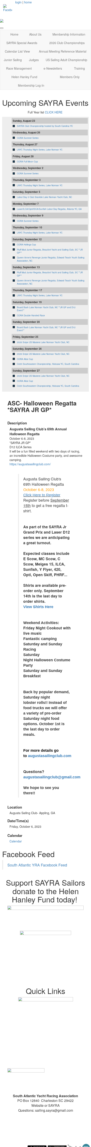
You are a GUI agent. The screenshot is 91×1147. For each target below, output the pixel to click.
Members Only (70, 77)
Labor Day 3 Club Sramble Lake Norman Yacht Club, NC (44, 197)
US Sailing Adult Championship (66, 60)
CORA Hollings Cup (26, 244)
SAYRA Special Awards (21, 43)
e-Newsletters (53, 68)
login (18, 2)
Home (14, 34)
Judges (34, 60)
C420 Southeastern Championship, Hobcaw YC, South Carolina (48, 363)
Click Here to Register (41, 495)
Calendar (16, 841)
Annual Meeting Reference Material (62, 51)
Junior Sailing (13, 60)
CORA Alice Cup (25, 359)
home (28, 2)
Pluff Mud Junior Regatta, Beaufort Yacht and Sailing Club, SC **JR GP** (50, 251)
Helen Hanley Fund (24, 77)
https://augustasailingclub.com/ (30, 464)
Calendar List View (17, 51)
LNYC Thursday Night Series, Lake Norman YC (39, 149)
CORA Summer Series (28, 137)
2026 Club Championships (67, 43)
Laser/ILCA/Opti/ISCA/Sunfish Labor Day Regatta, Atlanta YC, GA (49, 209)
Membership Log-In (31, 85)
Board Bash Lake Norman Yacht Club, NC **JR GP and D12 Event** (46, 329)
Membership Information (68, 34)
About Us (35, 34)
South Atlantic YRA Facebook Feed (37, 865)
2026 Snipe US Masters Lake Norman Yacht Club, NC (43, 342)
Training (79, 68)
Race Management (19, 68)
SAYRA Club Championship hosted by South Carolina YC (45, 126)
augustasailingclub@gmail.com (51, 777)
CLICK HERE (53, 112)
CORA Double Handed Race (31, 315)
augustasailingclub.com (49, 756)
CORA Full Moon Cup (27, 161)
